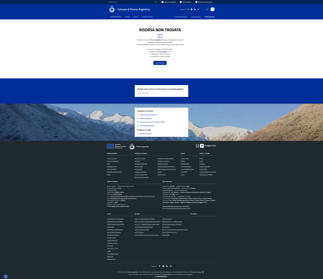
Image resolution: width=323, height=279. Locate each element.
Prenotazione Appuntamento (115, 230)
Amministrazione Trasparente (115, 219)
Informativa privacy (112, 243)
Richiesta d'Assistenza (113, 235)
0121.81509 (112, 190)
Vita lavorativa (162, 175)
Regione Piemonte (113, 2)
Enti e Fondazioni (112, 169)
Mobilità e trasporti (163, 164)
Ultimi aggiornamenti (113, 254)
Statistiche (110, 256)
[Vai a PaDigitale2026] (205, 146)
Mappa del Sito (111, 259)
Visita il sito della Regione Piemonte (145, 219)
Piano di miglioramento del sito (115, 224)
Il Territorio (202, 164)
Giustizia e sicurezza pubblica (165, 158)
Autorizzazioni (138, 169)
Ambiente (137, 161)
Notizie (183, 161)
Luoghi (201, 161)
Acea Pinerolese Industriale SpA (143, 227)
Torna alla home (160, 63)
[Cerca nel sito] (212, 9)
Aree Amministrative (113, 161)
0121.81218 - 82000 (115, 188)
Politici (109, 175)
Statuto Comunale (112, 240)
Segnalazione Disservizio (114, 232)
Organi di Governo (112, 158)
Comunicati (184, 172)
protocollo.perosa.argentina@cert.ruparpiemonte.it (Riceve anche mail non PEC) (133, 196)
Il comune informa (186, 166)
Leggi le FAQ (110, 227)
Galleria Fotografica (205, 166)
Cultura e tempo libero (141, 175)
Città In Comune (196, 272)
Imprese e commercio (163, 161)
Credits (109, 251)
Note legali (110, 246)
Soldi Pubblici (165, 235)
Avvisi (182, 175)
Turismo (160, 172)
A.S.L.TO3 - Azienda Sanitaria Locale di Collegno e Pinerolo (151, 224)
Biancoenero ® (168, 274)
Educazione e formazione (142, 177)
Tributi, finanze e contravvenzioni (167, 169)
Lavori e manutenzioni (187, 169)
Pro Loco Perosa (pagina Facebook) (171, 224)
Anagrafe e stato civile (141, 164)
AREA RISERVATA (161, 276)
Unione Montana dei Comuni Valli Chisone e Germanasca (150, 235)
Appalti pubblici (139, 166)
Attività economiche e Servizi (208, 172)
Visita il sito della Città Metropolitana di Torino (147, 222)
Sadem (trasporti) (167, 219)
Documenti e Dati (112, 166)
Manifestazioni (185, 164)
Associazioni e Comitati (206, 175)
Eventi (201, 158)
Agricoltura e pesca (140, 158)
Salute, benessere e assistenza (166, 166)
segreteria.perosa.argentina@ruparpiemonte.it (123, 198)
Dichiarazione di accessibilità (115, 222)
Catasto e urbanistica (141, 172)
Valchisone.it (165, 227)
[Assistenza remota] (203, 272)
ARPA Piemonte (139, 232)
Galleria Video (203, 169)
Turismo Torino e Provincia (142, 230)
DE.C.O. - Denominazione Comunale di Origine (175, 230)
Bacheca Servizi (111, 238)
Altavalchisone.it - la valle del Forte (172, 222)
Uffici (108, 164)
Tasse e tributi (185, 158)
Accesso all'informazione (180, 17)
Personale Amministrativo (114, 172)
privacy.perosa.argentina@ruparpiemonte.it (178, 208)
